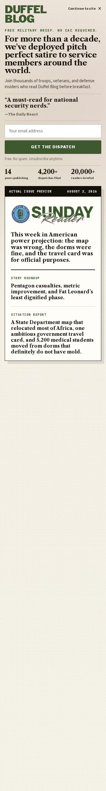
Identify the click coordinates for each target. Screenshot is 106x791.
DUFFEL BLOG (26, 14)
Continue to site (84, 8)
